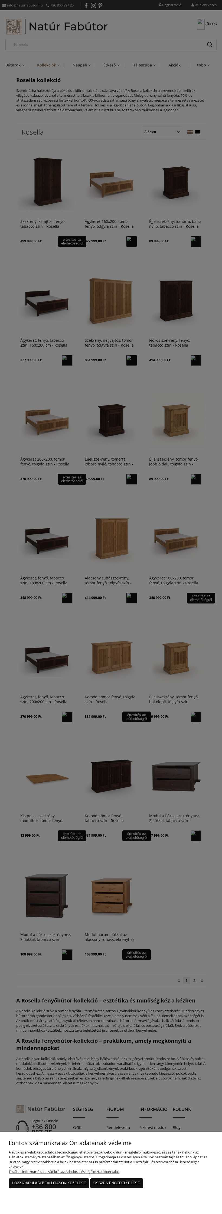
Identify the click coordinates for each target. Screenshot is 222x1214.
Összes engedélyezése (116, 1183)
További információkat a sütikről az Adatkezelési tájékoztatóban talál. (64, 1171)
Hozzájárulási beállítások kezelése (49, 1183)
